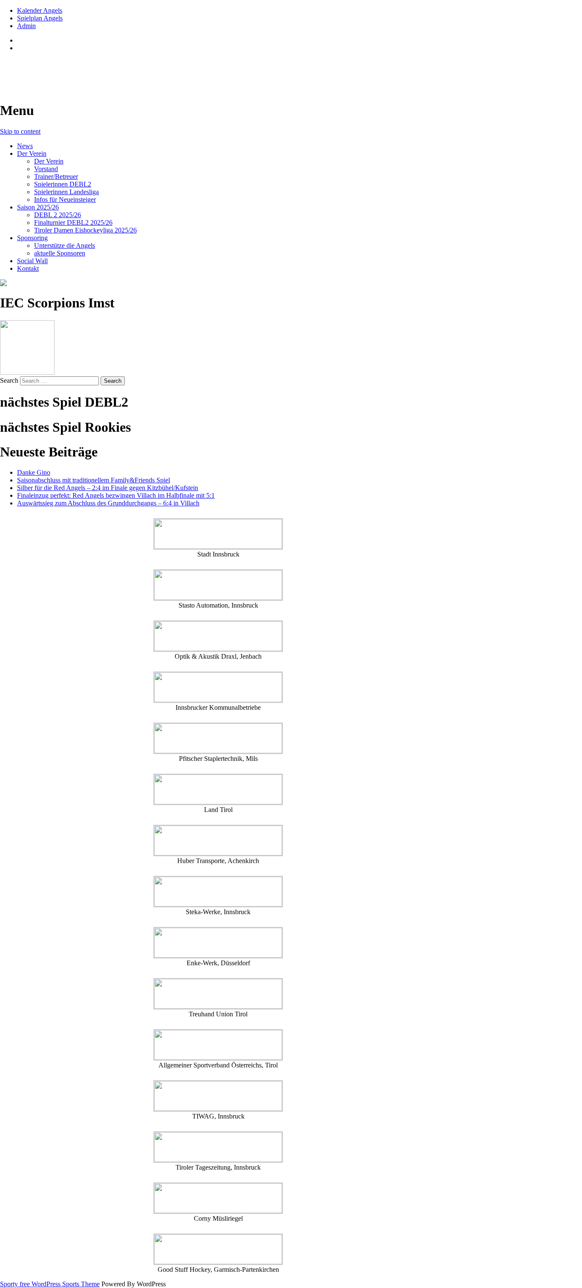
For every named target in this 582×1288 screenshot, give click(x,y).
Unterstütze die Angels (64, 245)
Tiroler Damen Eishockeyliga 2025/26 (85, 230)
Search (9, 380)
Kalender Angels (39, 10)
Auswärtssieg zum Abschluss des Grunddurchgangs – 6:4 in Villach (108, 503)
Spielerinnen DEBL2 (62, 184)
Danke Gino (33, 472)
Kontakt (28, 268)
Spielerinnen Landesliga (66, 191)
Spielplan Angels (40, 18)
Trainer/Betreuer (56, 176)
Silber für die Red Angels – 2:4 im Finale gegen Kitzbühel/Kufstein (107, 487)
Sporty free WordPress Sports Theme (50, 1284)
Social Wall (32, 260)
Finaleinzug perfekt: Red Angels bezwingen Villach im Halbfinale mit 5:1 (116, 495)
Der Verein (31, 153)
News (25, 145)
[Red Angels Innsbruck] (218, 282)
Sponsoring (32, 237)
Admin (26, 25)
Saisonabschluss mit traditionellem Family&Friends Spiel (93, 480)
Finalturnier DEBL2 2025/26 (73, 222)
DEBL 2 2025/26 (57, 214)
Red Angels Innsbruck (64, 68)
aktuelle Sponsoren (59, 253)
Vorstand (46, 168)
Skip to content (20, 131)
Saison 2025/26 (38, 207)
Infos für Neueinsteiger (65, 199)
